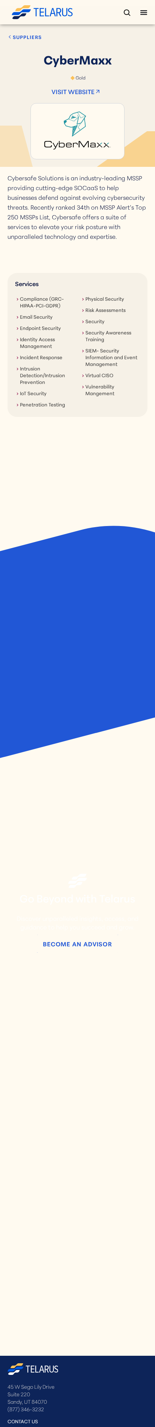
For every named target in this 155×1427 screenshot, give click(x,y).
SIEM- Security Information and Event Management (111, 357)
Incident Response (41, 357)
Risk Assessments (105, 309)
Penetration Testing (42, 404)
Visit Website (73, 91)
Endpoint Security (40, 327)
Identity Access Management (37, 342)
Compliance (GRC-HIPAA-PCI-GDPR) (42, 302)
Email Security (36, 316)
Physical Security (104, 298)
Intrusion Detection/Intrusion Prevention (42, 375)
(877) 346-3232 (26, 1409)
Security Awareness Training (108, 335)
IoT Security (33, 393)
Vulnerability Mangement (99, 389)
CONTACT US (23, 1421)
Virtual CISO (99, 375)
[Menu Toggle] (143, 12)
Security (95, 321)
